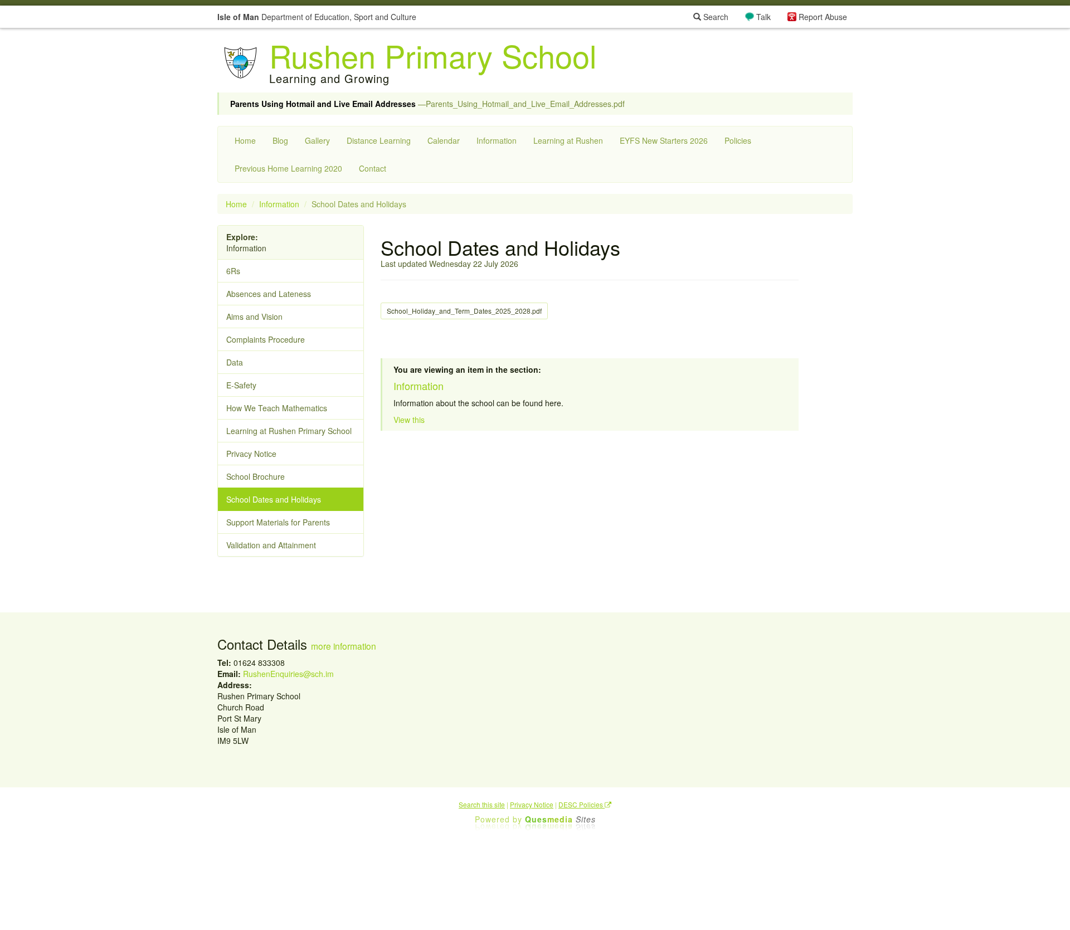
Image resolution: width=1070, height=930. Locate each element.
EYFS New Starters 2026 (664, 140)
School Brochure (255, 476)
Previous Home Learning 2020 (288, 168)
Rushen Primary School (432, 55)
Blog (280, 140)
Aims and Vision (254, 316)
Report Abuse (823, 16)
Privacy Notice (251, 453)
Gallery (317, 140)
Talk (763, 16)
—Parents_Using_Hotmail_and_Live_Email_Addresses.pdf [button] (427, 103)
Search (714, 16)
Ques (560, 819)
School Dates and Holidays (273, 499)
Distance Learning (379, 140)
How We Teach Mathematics (276, 407)
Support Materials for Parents (278, 522)
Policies (737, 140)
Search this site (482, 804)
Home (245, 140)
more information (343, 646)
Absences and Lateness (268, 293)
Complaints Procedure (265, 339)
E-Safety (241, 385)
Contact (372, 168)
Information (496, 140)
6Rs (233, 270)
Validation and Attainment (271, 545)
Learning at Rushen (568, 140)
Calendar (443, 140)
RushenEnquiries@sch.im (288, 673)
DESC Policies (581, 804)
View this (409, 419)
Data (234, 362)
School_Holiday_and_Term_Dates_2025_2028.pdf (464, 310)
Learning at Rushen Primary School (289, 430)
